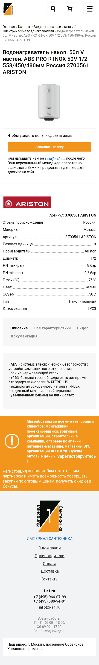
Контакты (49, 579)
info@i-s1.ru (54, 158)
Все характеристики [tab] (52, 328)
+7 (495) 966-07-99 (49, 597)
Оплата (49, 563)
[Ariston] (27, 202)
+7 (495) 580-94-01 (49, 601)
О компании (49, 547)
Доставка (50, 571)
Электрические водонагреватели (28, 31)
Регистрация (15, 471)
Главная (9, 27)
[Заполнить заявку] (70, 8)
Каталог (24, 27)
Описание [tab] (19, 328)
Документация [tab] (23, 336)
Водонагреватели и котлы (53, 27)
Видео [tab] (83, 328)
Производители (49, 555)
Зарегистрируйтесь (76, 456)
